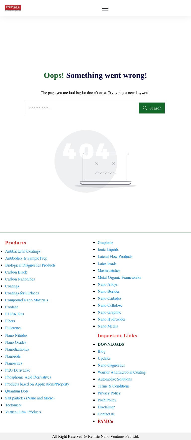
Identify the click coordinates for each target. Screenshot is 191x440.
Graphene (105, 242)
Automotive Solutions (115, 379)
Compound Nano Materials (26, 299)
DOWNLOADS (111, 344)
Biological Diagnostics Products (30, 265)
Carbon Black (16, 272)
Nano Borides (109, 291)
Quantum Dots (16, 390)
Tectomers (13, 404)
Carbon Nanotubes (20, 278)
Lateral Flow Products (115, 256)
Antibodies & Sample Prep (26, 258)
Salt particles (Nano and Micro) (29, 397)
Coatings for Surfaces (22, 292)
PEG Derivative (17, 370)
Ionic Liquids (108, 249)
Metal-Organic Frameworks (119, 277)
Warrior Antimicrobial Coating (122, 372)
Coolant (11, 306)
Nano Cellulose (110, 305)
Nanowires (13, 363)
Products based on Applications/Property (37, 383)
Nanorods (13, 356)
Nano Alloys (108, 284)
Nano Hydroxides (112, 319)
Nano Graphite (109, 312)
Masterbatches (109, 270)
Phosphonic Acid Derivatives (28, 377)
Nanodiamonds (17, 349)
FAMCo (105, 421)
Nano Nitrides (16, 335)
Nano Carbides (109, 298)
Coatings (12, 285)
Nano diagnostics (111, 365)
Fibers (10, 320)
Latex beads (107, 263)
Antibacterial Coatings (22, 251)
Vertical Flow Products (23, 411)
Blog (101, 351)
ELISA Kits (14, 313)
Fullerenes (13, 327)
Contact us (106, 413)
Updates (104, 358)
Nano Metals (108, 326)
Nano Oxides (15, 342)
